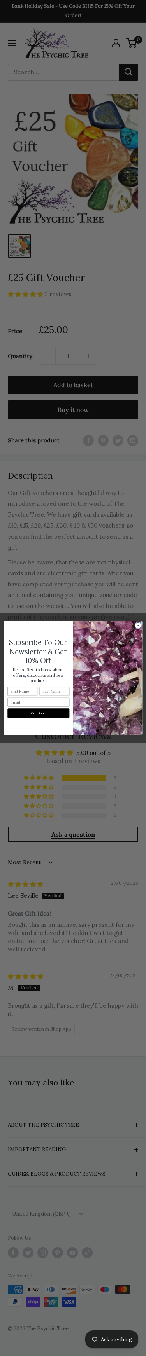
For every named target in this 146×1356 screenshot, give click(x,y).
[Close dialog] (138, 625)
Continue (38, 713)
